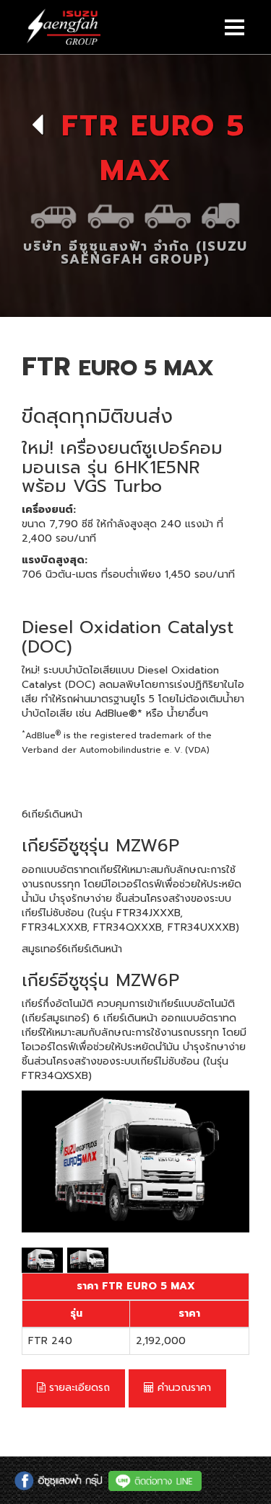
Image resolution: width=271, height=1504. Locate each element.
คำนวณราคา (182, 1387)
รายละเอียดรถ (78, 1387)
